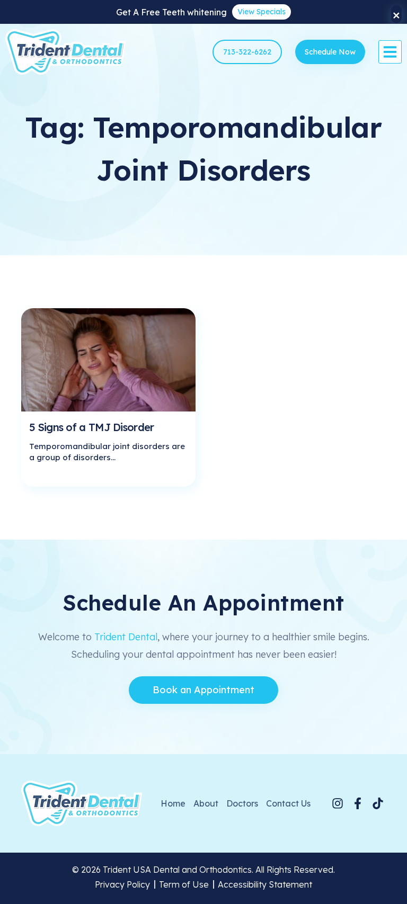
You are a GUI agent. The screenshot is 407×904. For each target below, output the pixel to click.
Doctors (242, 803)
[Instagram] (338, 803)
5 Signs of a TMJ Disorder (91, 427)
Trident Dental (125, 637)
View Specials (261, 11)
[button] (390, 52)
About (205, 803)
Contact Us (288, 803)
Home (173, 803)
